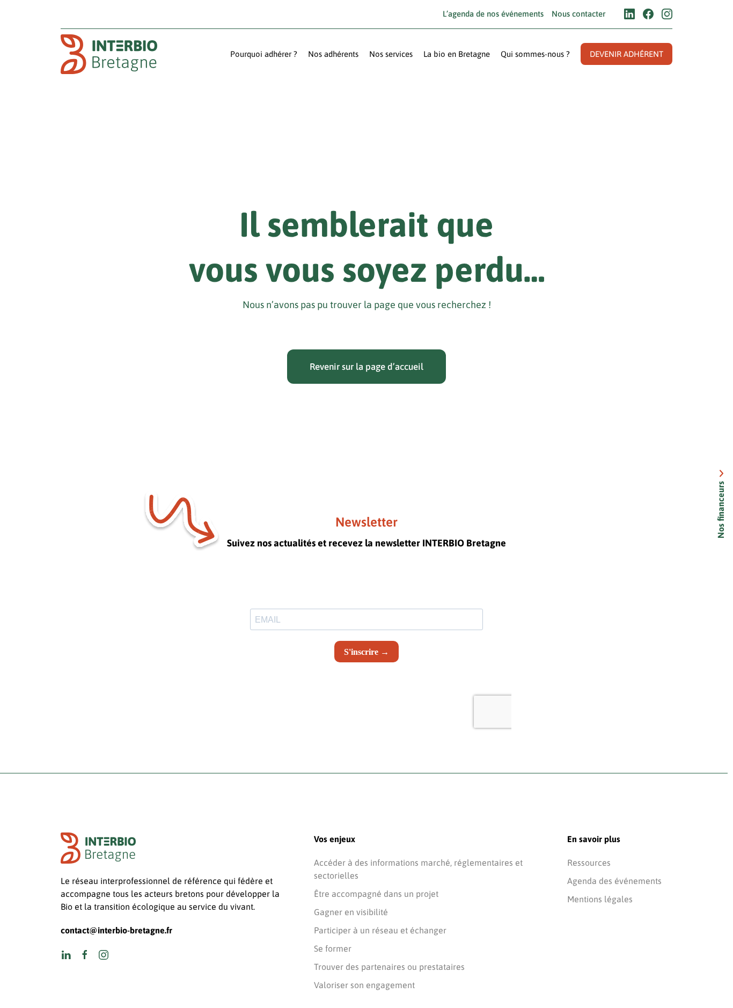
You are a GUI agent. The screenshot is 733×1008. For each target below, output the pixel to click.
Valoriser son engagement (364, 985)
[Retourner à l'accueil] (109, 54)
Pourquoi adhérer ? (263, 54)
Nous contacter (578, 13)
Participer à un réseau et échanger (380, 930)
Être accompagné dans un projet (376, 894)
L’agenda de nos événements (493, 13)
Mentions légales (600, 899)
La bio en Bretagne (456, 54)
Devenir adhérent (626, 54)
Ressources (589, 862)
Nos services (391, 54)
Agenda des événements (614, 881)
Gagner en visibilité (351, 912)
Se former (332, 948)
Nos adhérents (333, 54)
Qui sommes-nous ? (535, 54)
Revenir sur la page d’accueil (366, 366)
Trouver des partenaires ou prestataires (389, 967)
